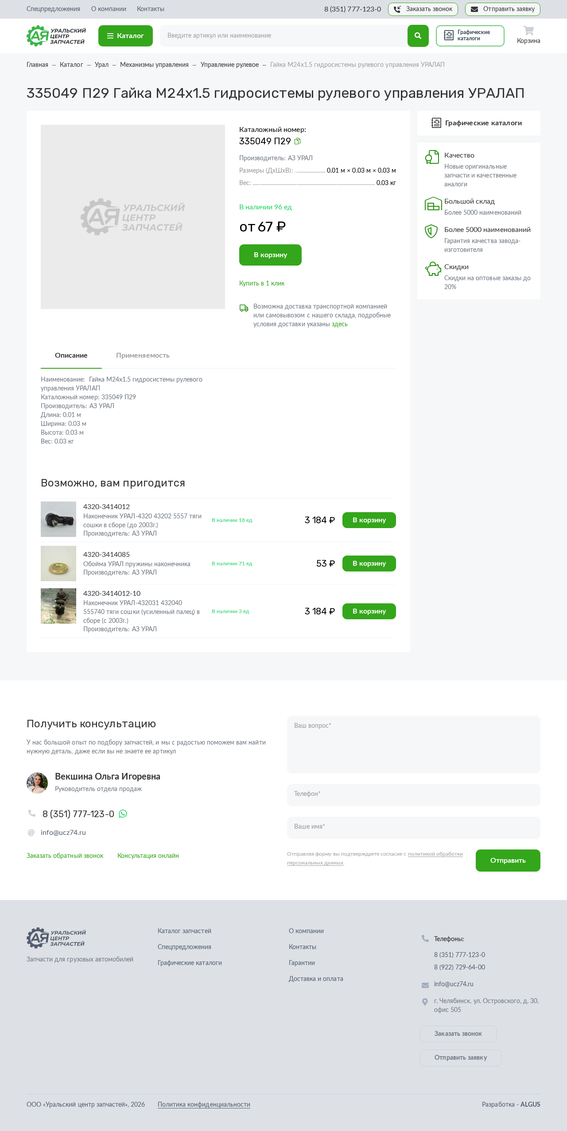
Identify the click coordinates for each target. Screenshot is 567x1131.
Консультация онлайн (148, 856)
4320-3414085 (106, 554)
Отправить (508, 860)
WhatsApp (123, 814)
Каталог (130, 35)
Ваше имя (309, 827)
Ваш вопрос (312, 726)
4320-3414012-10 (112, 593)
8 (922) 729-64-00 (459, 968)
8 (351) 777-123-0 (352, 9)
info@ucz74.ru (63, 832)
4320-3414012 (106, 506)
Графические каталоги (474, 35)
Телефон (307, 794)
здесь (340, 324)
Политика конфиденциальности (204, 1105)
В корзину (270, 255)
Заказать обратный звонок (65, 856)
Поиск (418, 36)
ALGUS (530, 1105)
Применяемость (142, 355)
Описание (71, 355)
